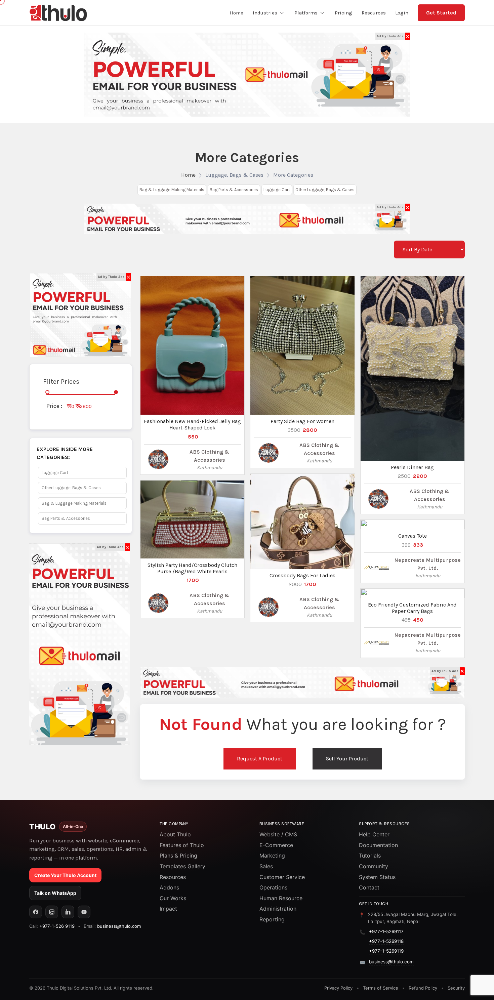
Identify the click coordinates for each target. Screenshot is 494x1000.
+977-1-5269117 (386, 931)
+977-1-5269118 (386, 941)
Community (373, 866)
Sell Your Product (347, 758)
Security (456, 988)
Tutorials (370, 855)
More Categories (293, 175)
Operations (273, 887)
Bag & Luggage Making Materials (171, 189)
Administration (277, 908)
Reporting (272, 919)
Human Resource (280, 898)
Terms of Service (380, 988)
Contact (369, 887)
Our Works (173, 898)
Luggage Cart (276, 189)
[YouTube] (84, 912)
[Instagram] (51, 912)
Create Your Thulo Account (65, 875)
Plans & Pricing (178, 855)
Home (188, 175)
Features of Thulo (182, 845)
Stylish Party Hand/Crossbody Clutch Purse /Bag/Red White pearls (192, 568)
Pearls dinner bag (412, 467)
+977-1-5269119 (386, 951)
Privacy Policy (338, 988)
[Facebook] (35, 912)
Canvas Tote (412, 536)
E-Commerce (276, 845)
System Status (377, 877)
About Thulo (175, 834)
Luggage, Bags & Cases (234, 175)
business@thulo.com (119, 926)
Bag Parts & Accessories (234, 189)
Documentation (378, 845)
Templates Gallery (182, 866)
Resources (173, 877)
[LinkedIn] (67, 912)
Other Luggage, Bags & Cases (325, 189)
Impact (168, 908)
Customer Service (282, 877)
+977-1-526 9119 (57, 926)
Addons (169, 887)
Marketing (272, 855)
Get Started (441, 12)
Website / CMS (278, 834)
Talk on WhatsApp (55, 893)
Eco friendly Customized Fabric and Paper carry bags (412, 607)
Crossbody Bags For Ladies (302, 575)
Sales (266, 866)
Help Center (374, 834)
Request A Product (259, 758)
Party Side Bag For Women (302, 421)
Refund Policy (423, 988)
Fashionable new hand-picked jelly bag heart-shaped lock (192, 424)
